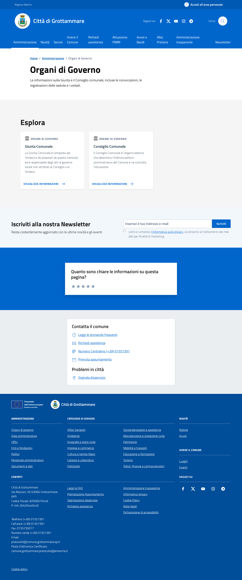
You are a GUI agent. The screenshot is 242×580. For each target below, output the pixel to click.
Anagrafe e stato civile (81, 442)
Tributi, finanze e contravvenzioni (143, 466)
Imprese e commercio (80, 448)
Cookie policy (19, 569)
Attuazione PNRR (119, 40)
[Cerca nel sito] (222, 21)
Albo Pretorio (162, 40)
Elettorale (73, 466)
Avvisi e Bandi (142, 40)
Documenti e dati (22, 466)
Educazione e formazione (138, 454)
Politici (15, 454)
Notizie (183, 430)
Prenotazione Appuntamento (85, 494)
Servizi (58, 42)
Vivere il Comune (72, 40)
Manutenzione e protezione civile (144, 436)
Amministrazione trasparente (188, 40)
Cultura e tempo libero (81, 454)
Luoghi (183, 461)
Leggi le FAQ (75, 488)
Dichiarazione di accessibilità (140, 512)
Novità (45, 42)
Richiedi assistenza (95, 40)
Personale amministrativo (27, 460)
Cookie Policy (131, 500)
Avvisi (183, 436)
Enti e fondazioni (21, 448)
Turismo (128, 460)
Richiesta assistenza (80, 506)
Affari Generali (76, 430)
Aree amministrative (24, 436)
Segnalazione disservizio (82, 500)
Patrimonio (130, 442)
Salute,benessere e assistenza (142, 430)
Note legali (130, 506)
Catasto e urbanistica (80, 460)
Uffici (14, 442)
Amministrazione (25, 42)
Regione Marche (23, 4)
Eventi (183, 467)
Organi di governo (22, 430)
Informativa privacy (135, 494)
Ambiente (73, 436)
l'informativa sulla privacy (167, 231)
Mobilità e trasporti (135, 448)
